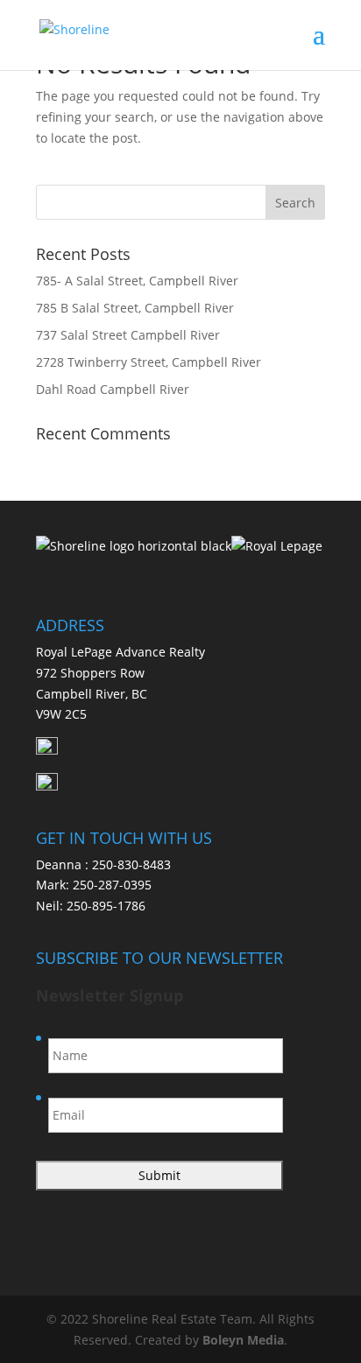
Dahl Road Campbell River (112, 389)
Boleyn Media (243, 1339)
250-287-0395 (112, 884)
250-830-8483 (131, 864)
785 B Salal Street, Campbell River (135, 307)
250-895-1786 (106, 905)
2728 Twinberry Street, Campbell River (148, 362)
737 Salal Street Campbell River (128, 335)
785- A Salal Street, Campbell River (137, 280)
